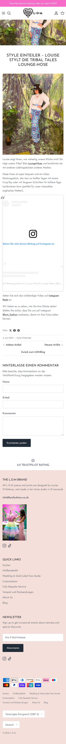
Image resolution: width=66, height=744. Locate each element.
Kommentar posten (17, 443)
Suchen (6, 565)
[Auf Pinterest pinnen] (18, 330)
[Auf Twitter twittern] (10, 330)
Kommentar (9, 413)
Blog (5, 603)
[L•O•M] (33, 13)
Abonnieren (13, 648)
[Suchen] (10, 13)
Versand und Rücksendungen (18, 592)
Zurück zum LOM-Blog (33, 352)
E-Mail (6, 397)
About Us (7, 597)
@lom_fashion (10, 314)
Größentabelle (10, 570)
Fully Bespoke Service (14, 586)
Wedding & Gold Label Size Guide (22, 576)
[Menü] (3, 13)
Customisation (10, 581)
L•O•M (13, 732)
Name (6, 382)
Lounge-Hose (35, 163)
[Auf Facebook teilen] (14, 330)
